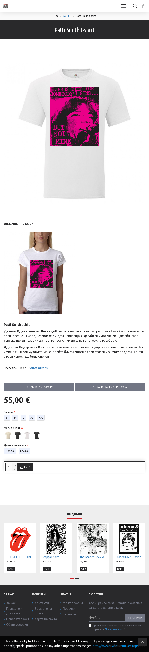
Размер (8, 412)
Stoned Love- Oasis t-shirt (130, 557)
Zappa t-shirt (51, 557)
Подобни (74, 514)
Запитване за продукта (112, 387)
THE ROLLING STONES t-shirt (21, 557)
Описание (11, 223)
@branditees (39, 367)
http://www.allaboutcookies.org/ (115, 646)
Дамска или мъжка (15, 445)
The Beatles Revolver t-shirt (93, 557)
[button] (72, 578)
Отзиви (27, 223)
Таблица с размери (41, 387)
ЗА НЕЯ (67, 15)
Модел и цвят (12, 427)
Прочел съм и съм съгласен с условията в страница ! (117, 627)
